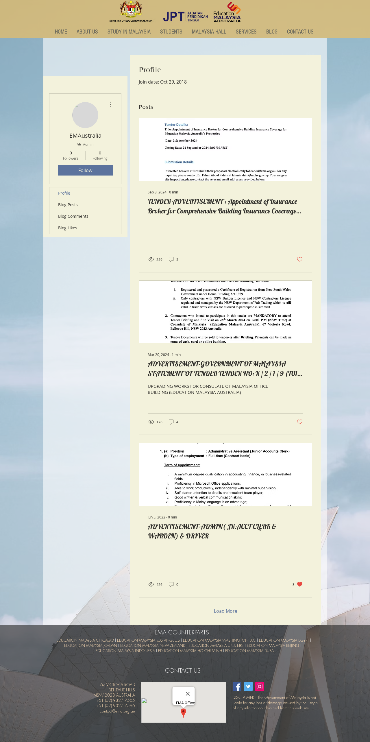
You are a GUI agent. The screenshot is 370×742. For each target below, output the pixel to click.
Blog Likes (67, 227)
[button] (87, 31)
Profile (64, 193)
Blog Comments (73, 216)
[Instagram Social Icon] (259, 686)
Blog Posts (68, 204)
